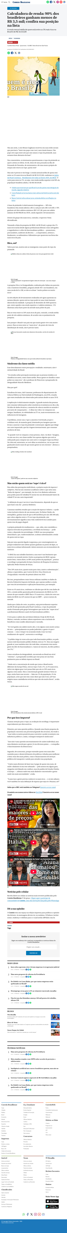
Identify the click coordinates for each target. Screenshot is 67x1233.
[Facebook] (51, 3)
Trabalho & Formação (28, 1112)
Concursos (27, 1136)
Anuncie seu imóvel (6, 1163)
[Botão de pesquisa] (9, 2)
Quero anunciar (5, 1192)
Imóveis (3, 1195)
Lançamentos (4, 1168)
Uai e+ (47, 1192)
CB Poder (48, 1165)
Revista (47, 1176)
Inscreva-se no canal (47, 787)
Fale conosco (26, 1133)
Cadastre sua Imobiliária (7, 1186)
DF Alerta (48, 1161)
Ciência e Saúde (5, 1126)
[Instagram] (57, 3)
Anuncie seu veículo (28, 1163)
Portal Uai (48, 1189)
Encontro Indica (49, 1181)
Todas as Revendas (28, 1179)
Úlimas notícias (5, 1170)
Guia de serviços (5, 1172)
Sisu (24, 1126)
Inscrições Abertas (28, 1146)
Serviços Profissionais (6, 1204)
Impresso (5, 1139)
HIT (47, 1130)
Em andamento (27, 1144)
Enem (24, 1117)
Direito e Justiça (5, 1144)
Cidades (3, 1110)
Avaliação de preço (28, 1170)
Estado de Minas (50, 1187)
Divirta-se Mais (52, 1120)
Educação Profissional (28, 1128)
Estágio (25, 1114)
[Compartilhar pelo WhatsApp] (30, 970)
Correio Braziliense (9, 1105)
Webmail (48, 1117)
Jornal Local (49, 1163)
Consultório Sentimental (52, 1110)
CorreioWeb (50, 1105)
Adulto (3, 1202)
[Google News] (64, 3)
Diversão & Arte (5, 1121)
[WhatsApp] (47, 3)
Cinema (47, 1123)
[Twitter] (54, 3)
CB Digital (3, 1146)
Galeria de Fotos (5, 1179)
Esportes (3, 1124)
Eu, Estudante (29, 1105)
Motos (25, 1175)
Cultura (25, 1121)
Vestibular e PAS (27, 1124)
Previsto (25, 1141)
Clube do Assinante (6, 1151)
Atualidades (49, 1179)
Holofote (3, 1131)
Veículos (3, 1197)
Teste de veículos (27, 1168)
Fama (47, 1108)
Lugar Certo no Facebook (7, 1182)
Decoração (4, 1177)
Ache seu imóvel (5, 1161)
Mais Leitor (48, 1134)
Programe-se (49, 1125)
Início (10, 38)
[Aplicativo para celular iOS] (52, 1201)
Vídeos (25, 1172)
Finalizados (26, 1148)
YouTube (39, 792)
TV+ (47, 1132)
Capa (2, 1108)
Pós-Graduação (27, 1131)
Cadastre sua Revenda (29, 1182)
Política (3, 1112)
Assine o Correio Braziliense (8, 1153)
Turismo (3, 1135)
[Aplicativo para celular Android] (52, 1207)
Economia (17, 38)
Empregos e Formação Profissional (10, 1199)
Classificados (6, 1190)
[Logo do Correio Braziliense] (21, 2)
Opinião (3, 1128)
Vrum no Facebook (28, 1177)
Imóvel (4, 1158)
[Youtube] (61, 3)
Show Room (4, 1175)
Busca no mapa (5, 1165)
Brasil (2, 1114)
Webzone (48, 1114)
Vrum (25, 1158)
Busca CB (3, 1148)
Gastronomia (49, 1112)
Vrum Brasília (49, 1168)
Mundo (3, 1119)
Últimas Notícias (27, 1119)
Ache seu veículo (27, 1161)
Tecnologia (4, 1133)
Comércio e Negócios (6, 1206)
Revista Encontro (53, 1171)
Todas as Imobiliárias (6, 1184)
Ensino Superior (27, 1110)
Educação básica (27, 1108)
